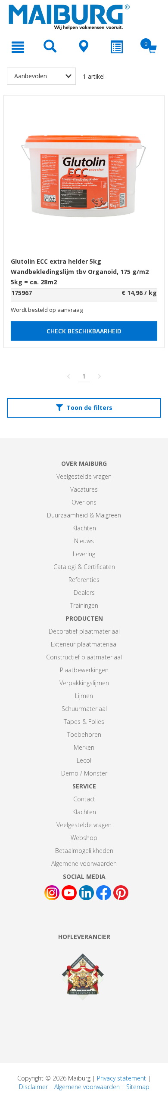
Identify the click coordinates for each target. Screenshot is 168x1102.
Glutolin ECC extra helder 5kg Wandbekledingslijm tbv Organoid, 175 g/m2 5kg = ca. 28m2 (80, 271)
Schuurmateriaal (84, 709)
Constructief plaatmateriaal (84, 657)
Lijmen (84, 696)
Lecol (84, 760)
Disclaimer (33, 1087)
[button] (84, 408)
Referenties (84, 580)
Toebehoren (84, 734)
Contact (84, 799)
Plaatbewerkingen (84, 670)
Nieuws (84, 541)
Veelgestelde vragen (84, 476)
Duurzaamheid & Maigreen (84, 515)
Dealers (84, 592)
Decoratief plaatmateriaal (84, 631)
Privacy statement (121, 1078)
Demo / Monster (84, 773)
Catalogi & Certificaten (84, 567)
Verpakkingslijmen (84, 683)
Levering (84, 554)
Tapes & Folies (84, 721)
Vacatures (84, 489)
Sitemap (137, 1087)
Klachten (84, 528)
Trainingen (84, 605)
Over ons (84, 502)
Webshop (84, 838)
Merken (84, 747)
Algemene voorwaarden (84, 863)
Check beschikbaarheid (84, 331)
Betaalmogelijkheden (84, 851)
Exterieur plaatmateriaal (84, 644)
